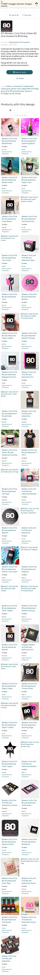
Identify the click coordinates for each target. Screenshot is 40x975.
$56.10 (24, 578)
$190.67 (24, 422)
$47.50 (24, 928)
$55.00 (4, 461)
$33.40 (24, 461)
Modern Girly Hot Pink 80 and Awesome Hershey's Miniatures (29, 533)
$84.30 (4, 889)
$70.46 (24, 889)
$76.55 (24, 656)
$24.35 (24, 500)
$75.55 (4, 344)
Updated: (4, 45)
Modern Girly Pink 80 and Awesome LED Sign (9, 491)
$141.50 (4, 656)
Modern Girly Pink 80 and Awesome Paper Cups (29, 180)
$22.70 (24, 344)
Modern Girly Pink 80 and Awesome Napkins (29, 569)
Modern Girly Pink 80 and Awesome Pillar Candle (9, 608)
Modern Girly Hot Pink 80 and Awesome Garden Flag (29, 765)
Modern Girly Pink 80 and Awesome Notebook (29, 841)
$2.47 (23, 188)
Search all (14, 15)
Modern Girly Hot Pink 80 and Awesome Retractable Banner (30, 415)
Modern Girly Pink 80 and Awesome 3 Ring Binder (9, 413)
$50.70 (4, 305)
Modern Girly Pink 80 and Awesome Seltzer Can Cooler (9, 569)
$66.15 (24, 695)
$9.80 (3, 188)
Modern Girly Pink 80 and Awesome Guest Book (29, 802)
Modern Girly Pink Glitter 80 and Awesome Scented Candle (9, 454)
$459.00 (4, 811)
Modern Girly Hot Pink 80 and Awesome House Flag (29, 882)
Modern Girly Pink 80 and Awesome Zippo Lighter (9, 335)
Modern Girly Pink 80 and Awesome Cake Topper (9, 764)
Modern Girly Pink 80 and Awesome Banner (9, 647)
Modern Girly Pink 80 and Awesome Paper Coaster (9, 725)
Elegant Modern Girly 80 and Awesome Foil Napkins (28, 648)
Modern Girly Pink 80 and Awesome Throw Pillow (29, 686)
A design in (5, 42)
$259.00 (4, 500)
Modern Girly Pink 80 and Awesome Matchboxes (9, 141)
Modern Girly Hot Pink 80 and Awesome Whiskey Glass (29, 492)
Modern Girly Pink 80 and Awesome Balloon (29, 296)
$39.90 (4, 422)
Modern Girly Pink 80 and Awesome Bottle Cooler (9, 180)
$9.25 (23, 150)
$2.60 (3, 695)
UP (36, 5)
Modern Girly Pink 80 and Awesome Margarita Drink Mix (9, 376)
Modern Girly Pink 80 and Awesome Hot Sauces (9, 919)
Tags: (3, 86)
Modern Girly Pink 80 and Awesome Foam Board (9, 219)
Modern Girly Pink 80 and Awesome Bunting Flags (29, 725)
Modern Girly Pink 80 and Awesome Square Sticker (9, 841)
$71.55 (4, 150)
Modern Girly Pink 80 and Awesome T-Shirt (30, 452)
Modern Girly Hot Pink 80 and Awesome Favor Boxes (29, 259)
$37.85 (24, 734)
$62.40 (4, 227)
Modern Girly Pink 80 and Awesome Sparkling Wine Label (29, 142)
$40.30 (24, 850)
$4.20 (3, 383)
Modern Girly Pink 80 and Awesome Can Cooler (9, 257)
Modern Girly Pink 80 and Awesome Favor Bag (9, 880)
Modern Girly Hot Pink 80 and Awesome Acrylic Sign (29, 921)
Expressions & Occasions (19, 42)
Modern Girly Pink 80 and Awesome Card (9, 296)
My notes (27, 15)
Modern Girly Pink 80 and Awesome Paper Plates (9, 686)
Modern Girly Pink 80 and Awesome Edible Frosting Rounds (29, 337)
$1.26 (23, 227)
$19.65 (4, 772)
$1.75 (3, 734)
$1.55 (23, 539)
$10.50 (4, 850)
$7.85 (3, 928)
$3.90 (23, 266)
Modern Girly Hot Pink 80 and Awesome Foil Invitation (29, 376)
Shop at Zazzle (20, 72)
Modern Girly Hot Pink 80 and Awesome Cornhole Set (10, 804)
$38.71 (24, 772)
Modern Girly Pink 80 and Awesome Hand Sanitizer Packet (29, 220)
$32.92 (4, 617)
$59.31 (24, 811)
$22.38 (24, 305)
